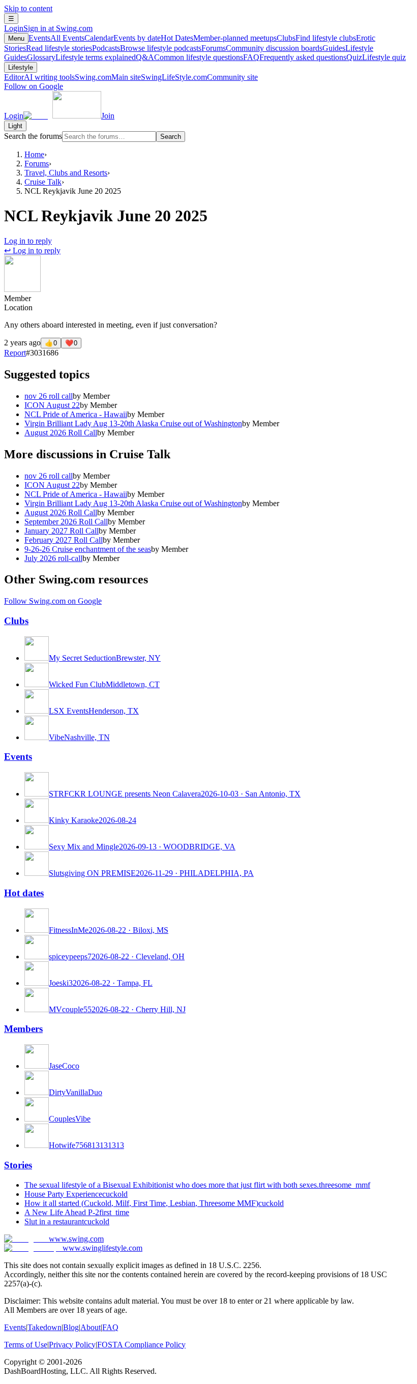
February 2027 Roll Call (63, 540)
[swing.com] (62, 115)
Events (56, 38)
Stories (18, 1165)
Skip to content (28, 8)
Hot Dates (219, 38)
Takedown (44, 1327)
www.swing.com (76, 1238)
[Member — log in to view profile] (22, 289)
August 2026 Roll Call (60, 432)
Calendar (122, 38)
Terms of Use (25, 1344)
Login (48, 28)
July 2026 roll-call (53, 558)
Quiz (376, 57)
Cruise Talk (43, 182)
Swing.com (108, 77)
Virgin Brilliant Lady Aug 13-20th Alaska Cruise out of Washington (133, 423)
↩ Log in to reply (32, 250)
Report (15, 352)
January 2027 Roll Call (61, 530)
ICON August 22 (52, 405)
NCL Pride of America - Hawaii (75, 414)
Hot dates (24, 893)
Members (23, 1028)
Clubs (316, 38)
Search (170, 136)
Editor (39, 77)
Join (107, 115)
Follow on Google (33, 86)
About (90, 1327)
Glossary (81, 57)
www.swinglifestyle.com (102, 1248)
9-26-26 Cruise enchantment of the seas (87, 549)
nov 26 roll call (48, 396)
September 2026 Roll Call (66, 521)
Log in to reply (28, 241)
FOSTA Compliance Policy (141, 1344)
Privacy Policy (72, 1344)
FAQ (294, 57)
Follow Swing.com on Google (53, 601)
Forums (261, 48)
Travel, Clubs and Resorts (65, 172)
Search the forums (33, 136)
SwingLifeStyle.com (199, 77)
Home (34, 154)
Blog (71, 1327)
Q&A (189, 57)
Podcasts (146, 48)
